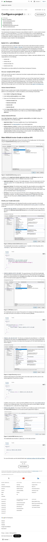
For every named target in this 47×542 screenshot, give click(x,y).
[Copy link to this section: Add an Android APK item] (17, 116)
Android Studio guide (21, 502)
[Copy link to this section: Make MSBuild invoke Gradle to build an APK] (34, 137)
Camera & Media (20, 490)
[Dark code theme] (43, 254)
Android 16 (3, 503)
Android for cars (35, 490)
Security (3, 488)
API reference (19, 506)
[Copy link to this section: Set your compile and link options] (21, 72)
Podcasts (3, 496)
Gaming (18, 484)
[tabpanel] (24, 262)
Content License (35, 471)
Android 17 (3, 501)
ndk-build (20, 47)
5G (17, 494)
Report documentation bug (37, 503)
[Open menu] (2, 1)
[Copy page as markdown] (28, 14)
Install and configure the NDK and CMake (36, 458)
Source (2, 490)
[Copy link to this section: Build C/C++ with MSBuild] (20, 43)
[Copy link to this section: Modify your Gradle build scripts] (21, 201)
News (2, 492)
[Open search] (29, 1)
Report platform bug (36, 501)
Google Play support (36, 505)
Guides (26, 9)
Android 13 (3, 509)
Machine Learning (20, 486)
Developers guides (20, 504)
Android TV (34, 492)
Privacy (18, 492)
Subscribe (17, 536)
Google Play (12, 9)
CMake (15, 47)
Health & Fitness (20, 488)
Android (3, 484)
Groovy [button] (7, 251)
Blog (2, 494)
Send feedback (40, 14)
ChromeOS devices (35, 488)
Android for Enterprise (5, 486)
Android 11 (3, 513)
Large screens (34, 484)
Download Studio (20, 508)
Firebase (3, 524)
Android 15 (3, 505)
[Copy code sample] (44, 254)
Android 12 (3, 511)
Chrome (3, 522)
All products (3, 528)
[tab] (7, 251)
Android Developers (5, 9)
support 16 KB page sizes (37, 84)
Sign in (44, 1)
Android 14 (3, 507)
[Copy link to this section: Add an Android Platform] (16, 87)
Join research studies (36, 507)
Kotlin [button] (13, 251)
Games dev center (6, 5)
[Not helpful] (45, 10)
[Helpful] (43, 10)
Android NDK (19, 510)
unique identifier (16, 124)
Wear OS (33, 486)
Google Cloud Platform (6, 526)
